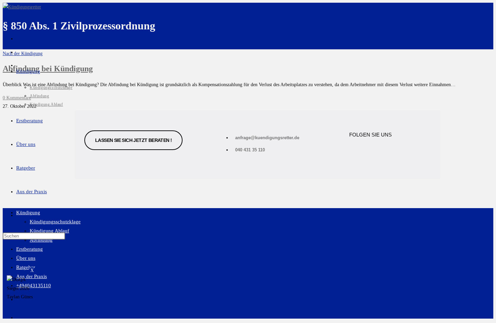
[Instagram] (385, 149)
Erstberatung (29, 249)
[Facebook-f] (357, 149)
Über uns (25, 258)
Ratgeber (25, 267)
